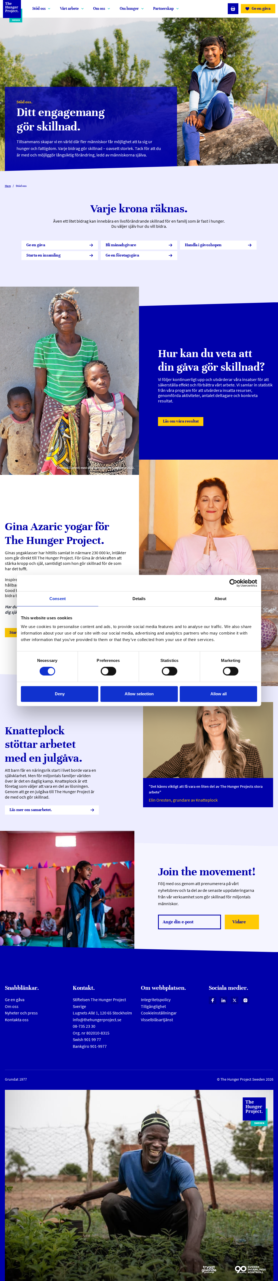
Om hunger (129, 8)
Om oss (99, 8)
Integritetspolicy (155, 999)
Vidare (244, 923)
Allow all (218, 693)
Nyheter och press (21, 1013)
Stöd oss (39, 8)
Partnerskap (163, 8)
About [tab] (220, 598)
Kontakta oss (17, 1019)
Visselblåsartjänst (157, 1019)
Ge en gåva (14, 999)
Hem (8, 186)
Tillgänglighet (153, 1006)
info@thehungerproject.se (97, 1019)
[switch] (108, 671)
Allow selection (139, 693)
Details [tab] (139, 598)
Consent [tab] (57, 598)
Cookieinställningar (159, 1013)
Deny (60, 693)
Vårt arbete (69, 8)
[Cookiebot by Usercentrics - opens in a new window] (233, 583)
